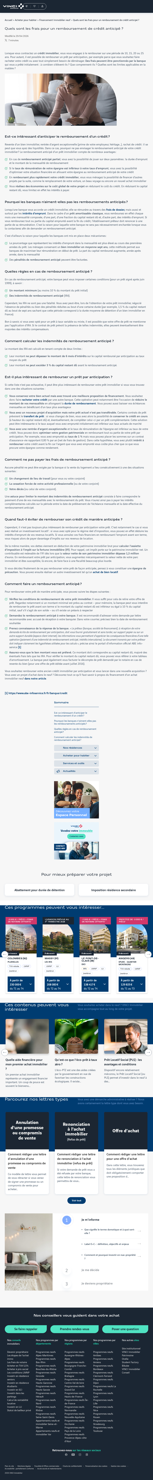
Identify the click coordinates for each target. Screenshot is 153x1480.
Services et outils (73, 763)
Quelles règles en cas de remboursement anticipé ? (75, 730)
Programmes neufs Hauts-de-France (74, 1394)
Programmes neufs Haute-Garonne (46, 1380)
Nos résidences (72, 748)
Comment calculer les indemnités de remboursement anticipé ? (73, 738)
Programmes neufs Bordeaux (103, 1367)
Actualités (69, 771)
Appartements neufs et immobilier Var (48, 1432)
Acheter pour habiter (26, 19)
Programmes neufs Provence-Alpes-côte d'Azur (76, 1437)
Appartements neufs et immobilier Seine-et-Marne (48, 1424)
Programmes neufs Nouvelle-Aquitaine (75, 1415)
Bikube (125, 1365)
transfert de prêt (34, 416)
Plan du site (9, 1466)
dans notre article (35, 678)
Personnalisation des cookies (96, 1466)
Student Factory (130, 1362)
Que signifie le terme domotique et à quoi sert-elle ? (109, 1231)
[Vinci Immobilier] (12, 6)
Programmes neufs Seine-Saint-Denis (46, 1415)
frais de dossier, (115, 209)
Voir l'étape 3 (100, 1284)
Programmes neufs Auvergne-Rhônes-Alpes (74, 1355)
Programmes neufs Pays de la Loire (74, 1429)
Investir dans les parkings (15, 1394)
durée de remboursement (80, 403)
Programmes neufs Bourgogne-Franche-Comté (76, 1365)
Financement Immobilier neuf (54, 19)
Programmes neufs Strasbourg (103, 1422)
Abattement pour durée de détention (39, 890)
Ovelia (125, 1358)
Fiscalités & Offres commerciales (46, 1466)
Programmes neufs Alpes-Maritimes (46, 1353)
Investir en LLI (14, 1406)
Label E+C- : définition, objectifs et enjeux (106, 1244)
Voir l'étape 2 (100, 1270)
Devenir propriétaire (17, 1351)
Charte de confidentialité (72, 1466)
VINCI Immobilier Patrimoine (131, 1353)
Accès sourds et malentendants (49, 1468)
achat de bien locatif (105, 572)
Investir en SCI (14, 1389)
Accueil (8, 19)
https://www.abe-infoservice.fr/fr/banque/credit (38, 693)
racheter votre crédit (35, 399)
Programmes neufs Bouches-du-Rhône (46, 1367)
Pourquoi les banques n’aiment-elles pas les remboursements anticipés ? (75, 722)
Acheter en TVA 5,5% (17, 1365)
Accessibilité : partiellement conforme (19, 1468)
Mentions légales (24, 1466)
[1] (19, 647)
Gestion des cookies (118, 1466)
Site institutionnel (131, 1348)
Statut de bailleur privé (19, 1410)
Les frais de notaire (17, 1362)
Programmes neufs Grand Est (74, 1387)
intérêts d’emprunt (34, 213)
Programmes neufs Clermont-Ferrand (103, 1374)
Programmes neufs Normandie (74, 1408)
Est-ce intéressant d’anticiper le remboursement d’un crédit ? (70, 714)
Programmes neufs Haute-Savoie (46, 1387)
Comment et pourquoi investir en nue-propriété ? (110, 1256)
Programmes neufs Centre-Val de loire (74, 1380)
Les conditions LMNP (18, 1372)
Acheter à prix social (17, 1369)
